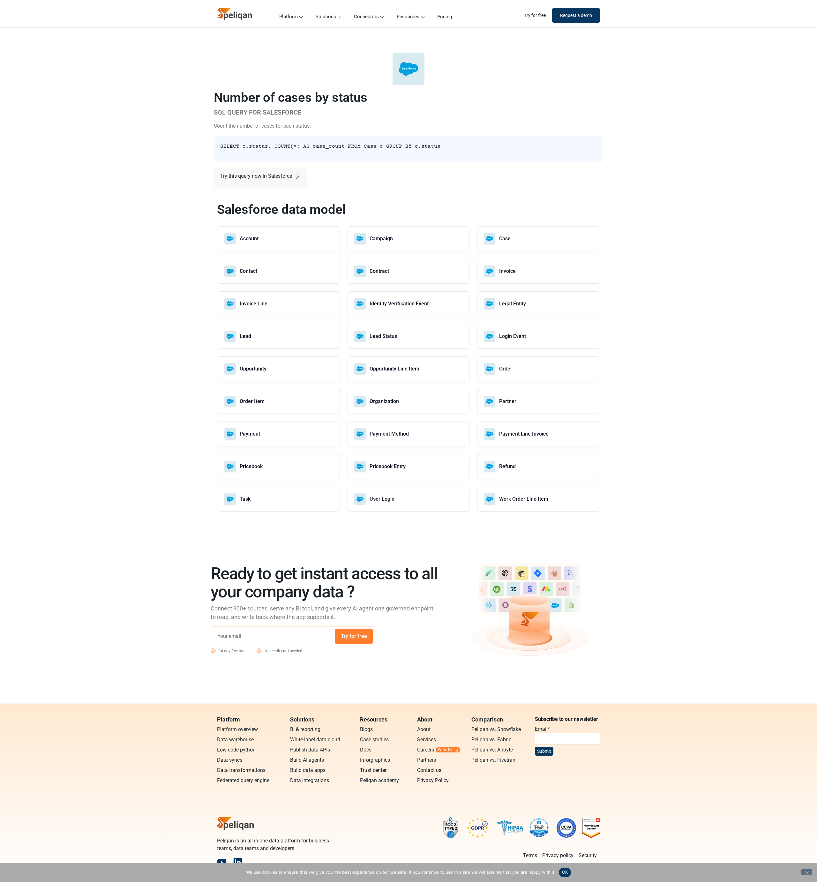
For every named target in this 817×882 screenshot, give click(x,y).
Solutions (326, 16)
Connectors (366, 16)
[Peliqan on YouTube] (222, 862)
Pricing (444, 16)
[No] (806, 872)
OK (565, 872)
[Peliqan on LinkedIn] (238, 862)
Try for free (354, 636)
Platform (288, 16)
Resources (408, 16)
